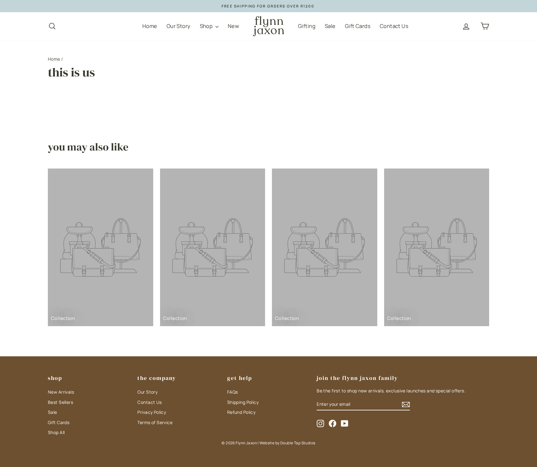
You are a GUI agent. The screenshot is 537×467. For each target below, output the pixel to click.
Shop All (56, 432)
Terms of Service (154, 422)
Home (149, 26)
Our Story (178, 26)
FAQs (232, 392)
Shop (207, 26)
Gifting (306, 26)
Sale (330, 26)
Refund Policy (241, 412)
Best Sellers (60, 402)
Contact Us (394, 26)
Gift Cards (357, 26)
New (233, 26)
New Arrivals (61, 392)
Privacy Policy (151, 412)
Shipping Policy (243, 402)
